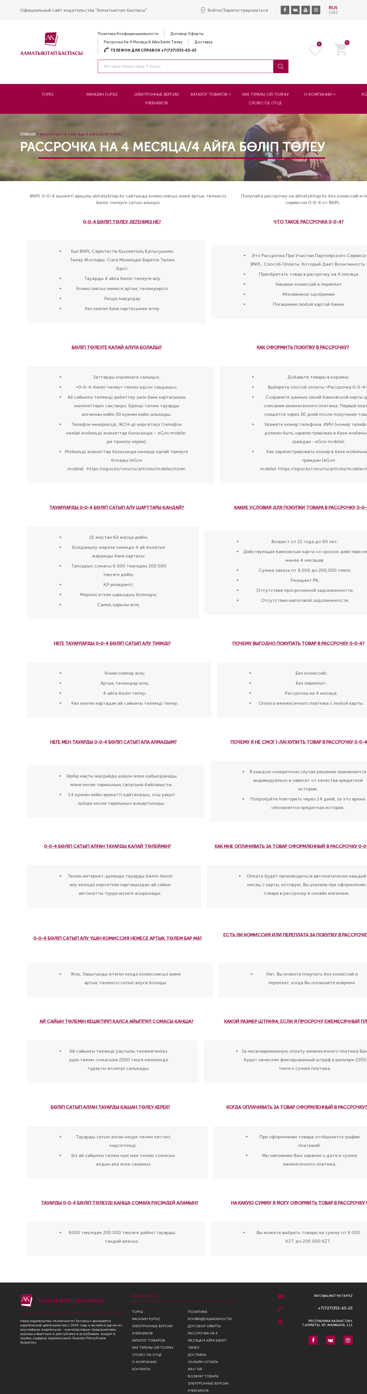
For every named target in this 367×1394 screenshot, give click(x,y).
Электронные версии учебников (156, 98)
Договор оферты (187, 34)
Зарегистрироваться (245, 10)
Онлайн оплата (203, 1362)
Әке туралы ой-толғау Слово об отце (265, 98)
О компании (318, 94)
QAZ (333, 12)
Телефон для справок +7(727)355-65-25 (150, 50)
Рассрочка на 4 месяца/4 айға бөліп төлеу (143, 42)
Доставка (203, 42)
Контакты (141, 1369)
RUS (333, 7)
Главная (28, 134)
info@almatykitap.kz (333, 1296)
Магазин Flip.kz (102, 94)
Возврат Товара (203, 1376)
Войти (214, 10)
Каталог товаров (209, 94)
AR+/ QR (195, 1369)
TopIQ (47, 94)
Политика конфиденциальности (128, 34)
